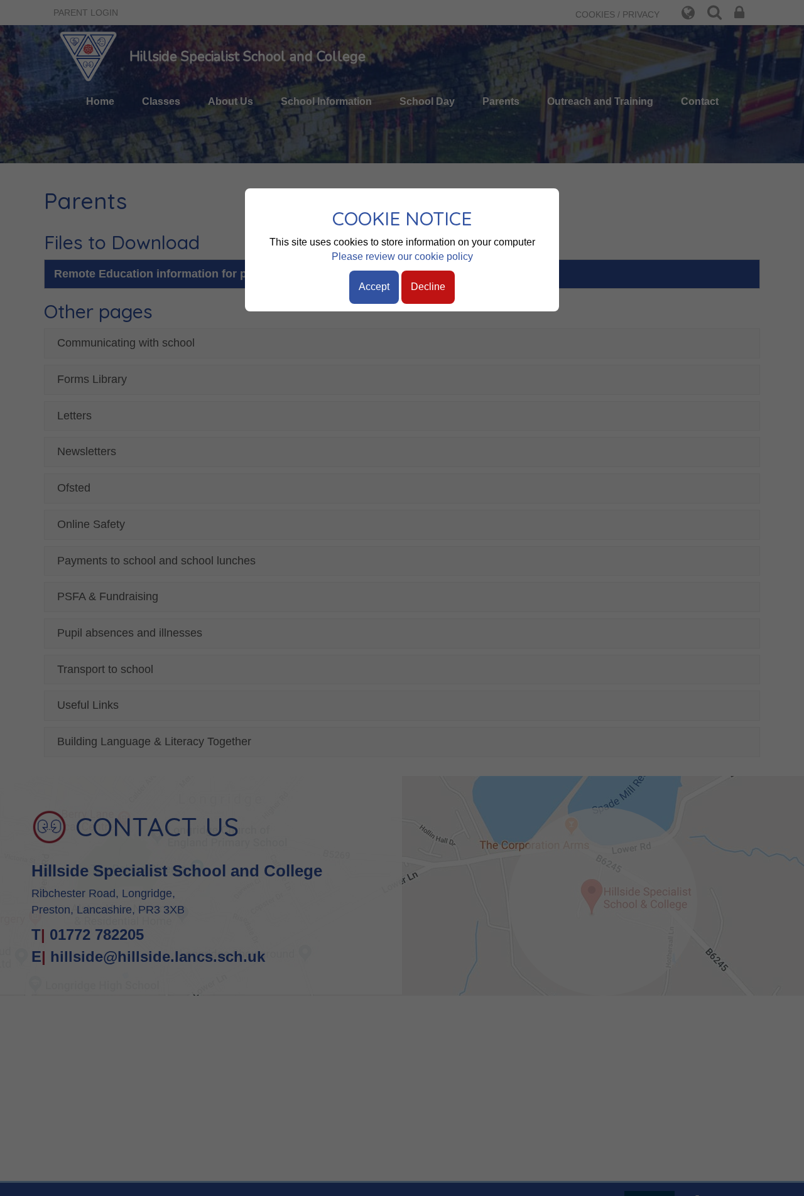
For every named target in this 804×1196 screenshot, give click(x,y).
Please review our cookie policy (402, 256)
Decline (428, 286)
